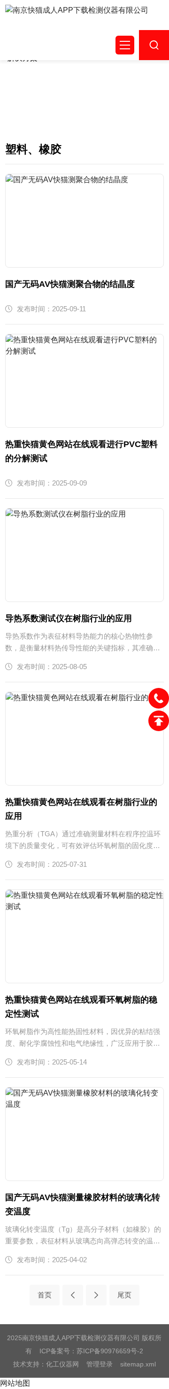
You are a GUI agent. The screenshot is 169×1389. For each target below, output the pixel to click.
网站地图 (15, 1383)
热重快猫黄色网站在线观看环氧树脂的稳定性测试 (81, 1007)
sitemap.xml (138, 1364)
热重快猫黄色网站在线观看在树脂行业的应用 (81, 809)
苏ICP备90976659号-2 (110, 1351)
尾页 (124, 1295)
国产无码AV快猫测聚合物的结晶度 (70, 284)
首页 (45, 1295)
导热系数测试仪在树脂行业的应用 (68, 618)
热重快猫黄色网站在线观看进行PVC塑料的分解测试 (81, 451)
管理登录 (99, 1364)
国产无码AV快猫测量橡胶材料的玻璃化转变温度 (82, 1204)
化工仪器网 (62, 1364)
